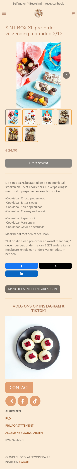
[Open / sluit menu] (4, 13)
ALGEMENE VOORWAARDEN (24, 433)
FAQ (8, 418)
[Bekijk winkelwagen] (73, 13)
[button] (13, 117)
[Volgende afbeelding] (66, 75)
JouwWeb (24, 461)
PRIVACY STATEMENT (19, 426)
